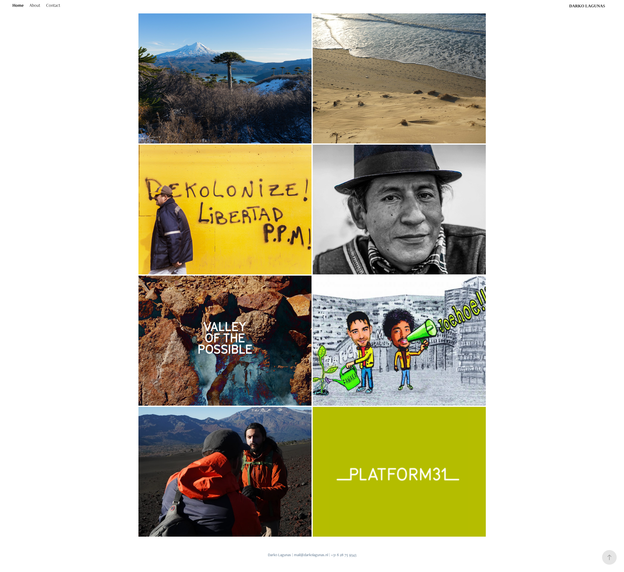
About (34, 5)
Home (18, 5)
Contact (53, 5)
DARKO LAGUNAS (587, 6)
